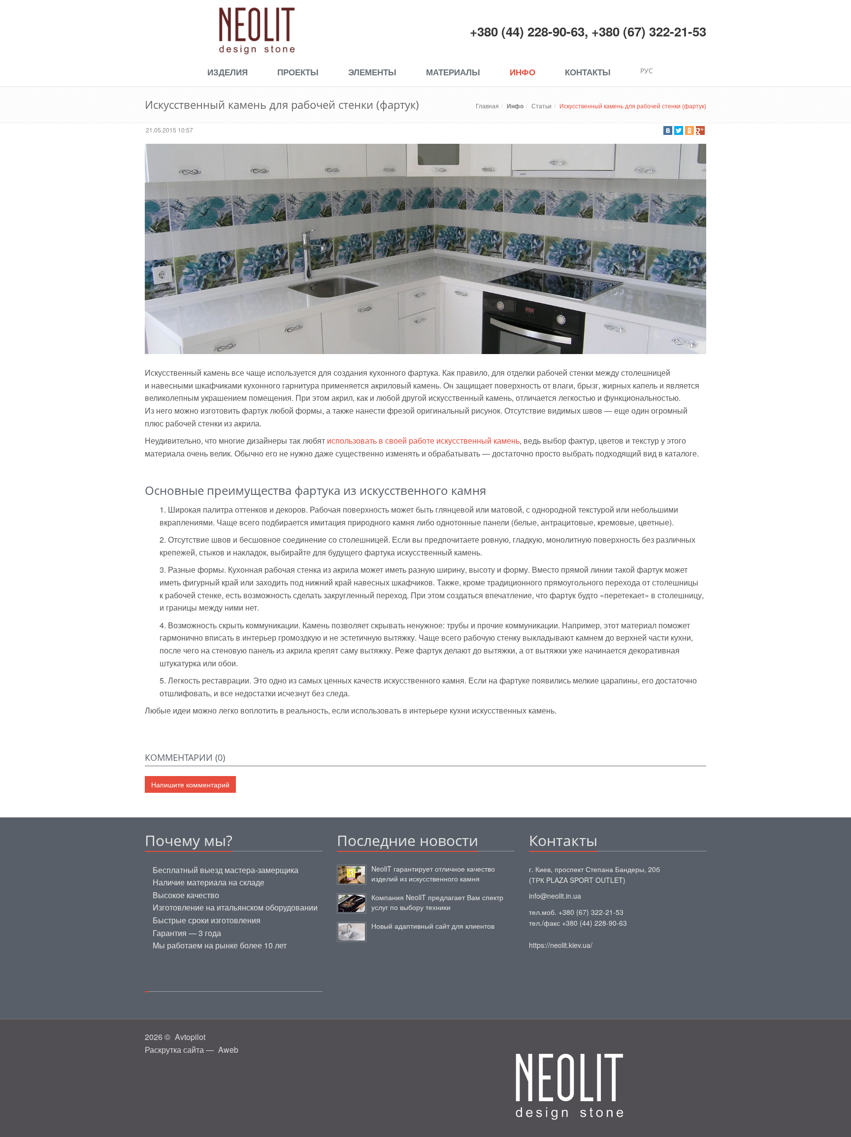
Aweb (228, 1049)
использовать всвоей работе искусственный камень (423, 440)
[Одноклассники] (689, 130)
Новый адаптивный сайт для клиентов (432, 926)
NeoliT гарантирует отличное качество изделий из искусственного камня (433, 873)
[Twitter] (678, 130)
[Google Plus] (700, 130)
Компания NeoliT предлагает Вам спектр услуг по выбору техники (437, 902)
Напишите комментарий (190, 784)
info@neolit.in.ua (555, 896)
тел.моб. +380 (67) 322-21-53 (576, 912)
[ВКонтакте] (667, 130)
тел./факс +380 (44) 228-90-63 (578, 923)
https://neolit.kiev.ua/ (560, 945)
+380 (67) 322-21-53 (648, 31)
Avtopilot (190, 1036)
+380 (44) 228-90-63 (527, 31)
